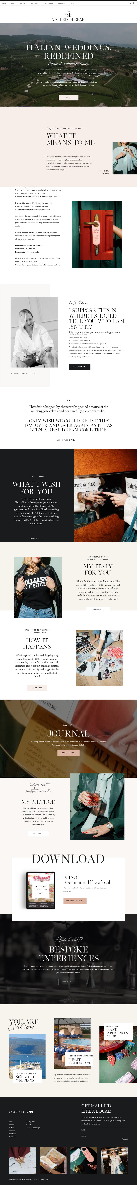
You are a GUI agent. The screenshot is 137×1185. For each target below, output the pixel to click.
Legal (35, 1179)
